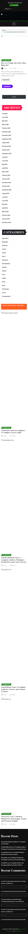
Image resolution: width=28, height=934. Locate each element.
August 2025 (5, 142)
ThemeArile (18, 931)
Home (3, 30)
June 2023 (5, 200)
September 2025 (6, 139)
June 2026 (5, 117)
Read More (5, 80)
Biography (5, 242)
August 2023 (5, 193)
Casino (4, 249)
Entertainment (6, 263)
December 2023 (6, 182)
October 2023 (6, 186)
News (3, 282)
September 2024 (6, 153)
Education (5, 260)
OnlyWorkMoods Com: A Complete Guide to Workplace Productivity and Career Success (13, 560)
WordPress (22, 929)
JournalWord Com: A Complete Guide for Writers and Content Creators (13, 689)
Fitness (4, 271)
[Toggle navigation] (14, 23)
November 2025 (6, 135)
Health (4, 278)
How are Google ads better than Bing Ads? (14, 32)
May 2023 (4, 204)
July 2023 (4, 197)
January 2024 (6, 179)
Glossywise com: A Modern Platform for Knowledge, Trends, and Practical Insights (14, 819)
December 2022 (6, 222)
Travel (4, 292)
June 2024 (5, 161)
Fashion (4, 267)
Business (4, 245)
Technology (5, 289)
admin (5, 68)
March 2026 (5, 124)
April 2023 (5, 208)
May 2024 (4, 164)
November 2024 (6, 146)
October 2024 (6, 150)
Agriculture (5, 238)
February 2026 (6, 128)
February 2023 (6, 215)
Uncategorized (6, 296)
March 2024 (5, 172)
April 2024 (5, 168)
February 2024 (6, 175)
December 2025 (6, 132)
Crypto (4, 253)
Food (3, 274)
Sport (3, 285)
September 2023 (6, 190)
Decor (4, 256)
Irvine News (10, 931)
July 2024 (4, 157)
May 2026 (4, 121)
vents (5, 436)
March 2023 (5, 211)
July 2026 (4, 113)
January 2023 (6, 219)
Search (7, 86)
